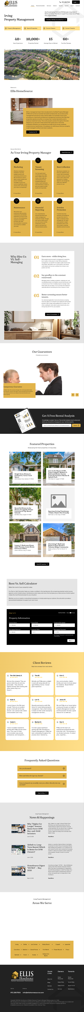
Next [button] (70, 640)
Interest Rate (36, 629)
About (72, 5)
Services (49, 5)
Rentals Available (40, 5)
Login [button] (75, 2)
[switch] (70, 612)
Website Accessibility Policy (30, 1005)
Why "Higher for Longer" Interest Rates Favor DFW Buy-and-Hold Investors (35, 829)
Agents (66, 5)
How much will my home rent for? (55, 19)
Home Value (13, 622)
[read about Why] (18, 829)
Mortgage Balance (14, 629)
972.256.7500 (66, 2)
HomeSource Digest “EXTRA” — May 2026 (36, 868)
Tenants (61, 5)
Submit (75, 425)
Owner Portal (61, 985)
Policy (43, 1005)
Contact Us (32, 132)
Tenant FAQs (71, 982)
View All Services (66, 152)
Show (73, 613)
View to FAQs (41, 793)
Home (32, 5)
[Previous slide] (73, 394)
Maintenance (71, 989)
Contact (78, 5)
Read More (51, 836)
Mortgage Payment (60, 629)
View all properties (41, 564)
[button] (13, 28)
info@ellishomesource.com (33, 992)
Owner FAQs (61, 982)
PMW (58, 1000)
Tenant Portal (71, 985)
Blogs (49, 982)
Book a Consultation (52, 314)
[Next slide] (77, 394)
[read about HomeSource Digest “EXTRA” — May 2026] (18, 871)
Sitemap (40, 1005)
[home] (10, 3)
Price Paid (35, 622)
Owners (55, 5)
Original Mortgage (59, 622)
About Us (50, 979)
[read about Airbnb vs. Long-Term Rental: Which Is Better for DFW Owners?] (18, 850)
